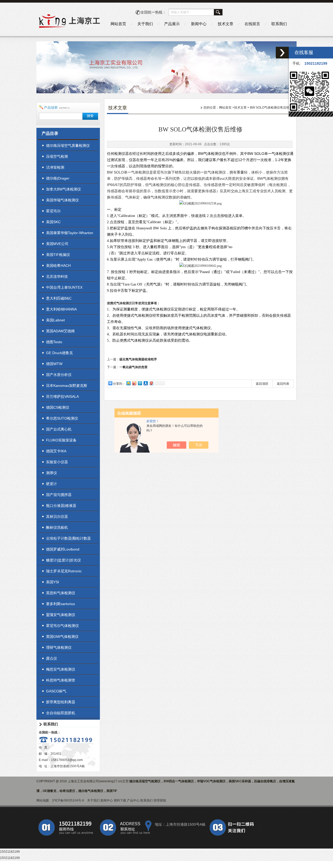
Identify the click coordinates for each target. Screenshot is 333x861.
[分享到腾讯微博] (140, 383)
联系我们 (279, 24)
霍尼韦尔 (53, 211)
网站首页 (118, 24)
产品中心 (133, 800)
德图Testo (54, 342)
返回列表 (283, 384)
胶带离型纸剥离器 (60, 702)
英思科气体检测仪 (60, 593)
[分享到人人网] (145, 383)
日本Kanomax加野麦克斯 (66, 385)
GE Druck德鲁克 (59, 353)
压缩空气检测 (57, 156)
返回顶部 (262, 384)
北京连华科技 (57, 276)
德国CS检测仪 (57, 407)
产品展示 (172, 24)
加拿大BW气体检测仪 (63, 189)
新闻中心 (199, 24)
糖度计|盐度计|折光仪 (63, 560)
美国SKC (53, 222)
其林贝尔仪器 (57, 516)
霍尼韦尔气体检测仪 (62, 626)
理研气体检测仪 (59, 647)
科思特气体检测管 (60, 680)
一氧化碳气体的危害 (133, 367)
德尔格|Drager (57, 178)
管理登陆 (159, 800)
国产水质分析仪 (59, 375)
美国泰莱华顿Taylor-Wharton (69, 233)
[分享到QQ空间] (128, 383)
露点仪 (51, 658)
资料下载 (120, 800)
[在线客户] (282, 52)
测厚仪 (51, 473)
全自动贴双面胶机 (60, 713)
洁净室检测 (55, 167)
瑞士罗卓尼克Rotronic (64, 571)
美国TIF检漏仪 (58, 255)
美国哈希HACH (58, 265)
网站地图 (42, 800)
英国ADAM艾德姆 (60, 331)
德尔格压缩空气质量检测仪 (68, 145)
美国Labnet (55, 320)
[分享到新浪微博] (134, 383)
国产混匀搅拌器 (59, 495)
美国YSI (52, 582)
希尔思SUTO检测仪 (62, 418)
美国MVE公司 (57, 244)
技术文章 (225, 24)
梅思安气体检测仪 (60, 669)
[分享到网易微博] (151, 383)
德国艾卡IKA (56, 451)
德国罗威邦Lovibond (62, 549)
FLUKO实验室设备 (61, 440)
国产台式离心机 (59, 429)
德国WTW (54, 364)
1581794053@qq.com (67, 760)
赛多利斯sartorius (60, 604)
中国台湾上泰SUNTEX (64, 287)
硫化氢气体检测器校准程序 (138, 359)
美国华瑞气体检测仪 (62, 200)
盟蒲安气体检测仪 (60, 615)
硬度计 (51, 484)
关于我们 (145, 24)
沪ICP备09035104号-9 (68, 800)
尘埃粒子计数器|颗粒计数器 (68, 538)
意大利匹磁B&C (59, 298)
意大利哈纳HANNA (61, 309)
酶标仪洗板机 (57, 527)
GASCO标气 (56, 691)
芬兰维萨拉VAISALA (62, 396)
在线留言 (252, 24)
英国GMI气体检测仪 (62, 636)
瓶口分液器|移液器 (61, 506)
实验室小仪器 (57, 462)
